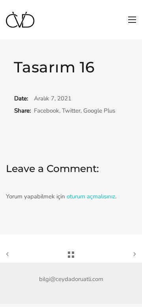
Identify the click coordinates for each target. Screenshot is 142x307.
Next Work (115, 254)
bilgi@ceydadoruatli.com (71, 279)
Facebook (46, 111)
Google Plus (99, 111)
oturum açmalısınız (91, 196)
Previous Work (26, 254)
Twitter (71, 111)
